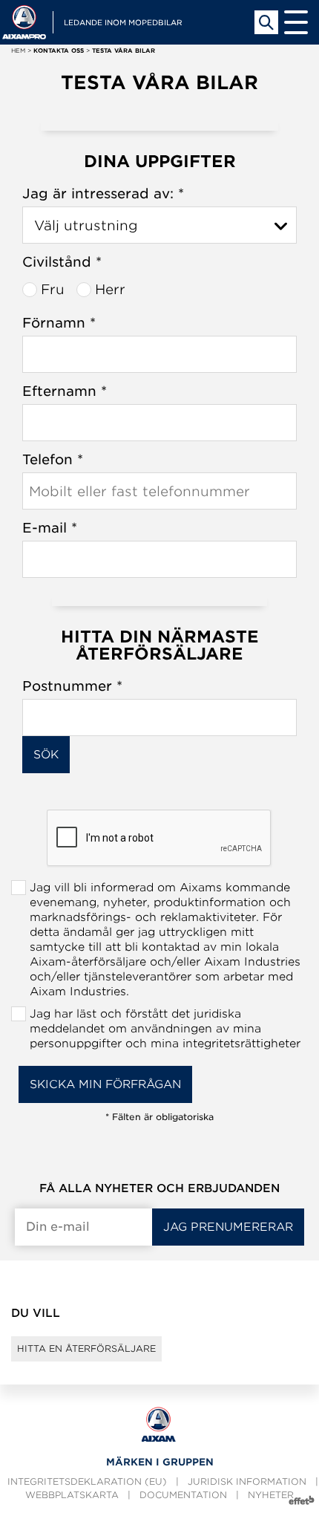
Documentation (183, 1494)
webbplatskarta (72, 1494)
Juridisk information (247, 1481)
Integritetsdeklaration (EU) (87, 1481)
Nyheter (271, 1494)
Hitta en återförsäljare (86, 1348)
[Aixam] (24, 22)
